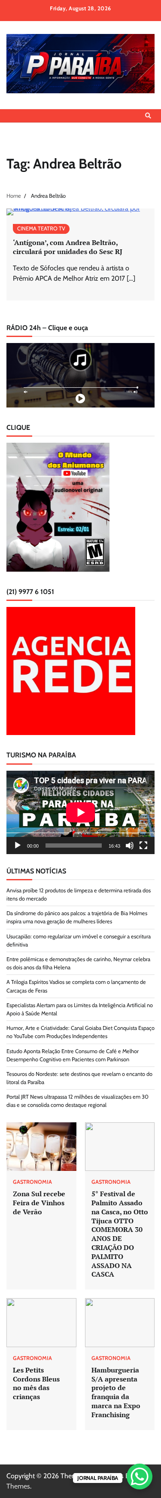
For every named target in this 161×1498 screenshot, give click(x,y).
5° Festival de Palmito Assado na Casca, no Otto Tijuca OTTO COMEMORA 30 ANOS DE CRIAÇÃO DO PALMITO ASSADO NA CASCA (119, 1234)
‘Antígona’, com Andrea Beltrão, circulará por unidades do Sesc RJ (67, 247)
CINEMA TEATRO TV (41, 228)
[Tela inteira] (143, 845)
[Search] (148, 115)
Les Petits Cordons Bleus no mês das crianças (36, 1383)
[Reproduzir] (17, 845)
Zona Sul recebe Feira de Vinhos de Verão (39, 1202)
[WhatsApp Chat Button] (139, 1476)
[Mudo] (129, 845)
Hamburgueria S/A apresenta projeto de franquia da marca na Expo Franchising (115, 1392)
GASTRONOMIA (32, 1182)
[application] (80, 812)
